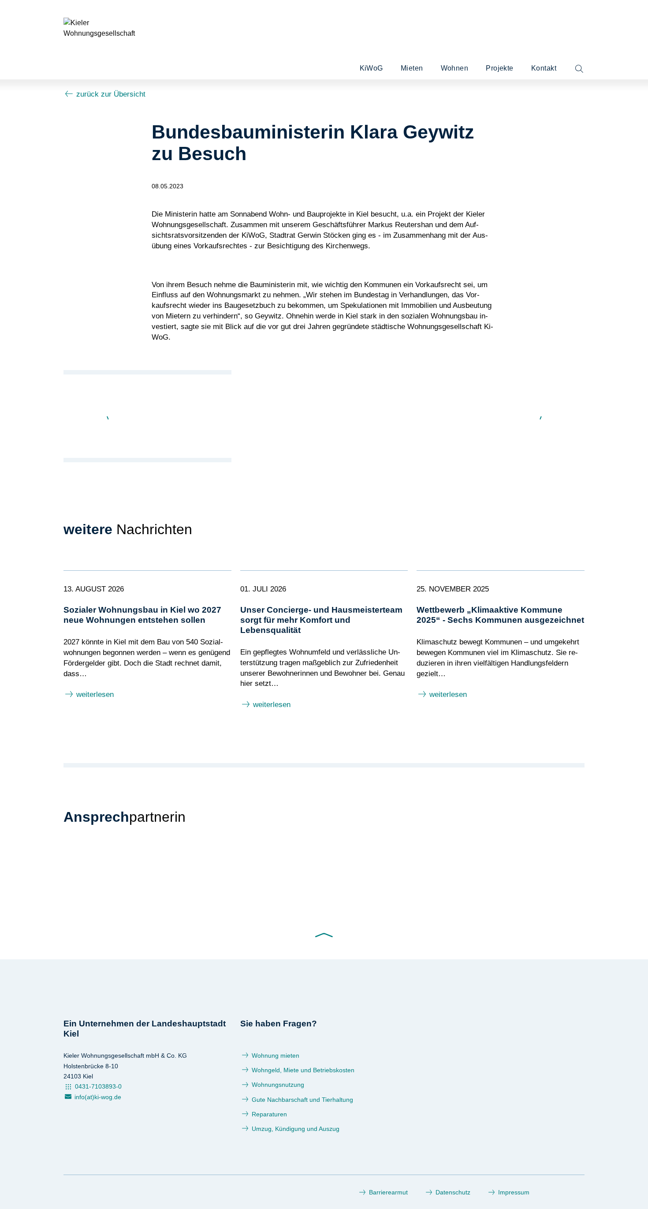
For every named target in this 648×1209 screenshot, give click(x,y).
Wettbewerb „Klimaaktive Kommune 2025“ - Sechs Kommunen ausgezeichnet (500, 615)
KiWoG (371, 68)
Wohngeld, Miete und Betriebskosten (303, 1070)
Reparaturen (269, 1114)
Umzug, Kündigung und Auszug (295, 1128)
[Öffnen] (579, 69)
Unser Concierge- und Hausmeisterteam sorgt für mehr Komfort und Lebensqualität (321, 620)
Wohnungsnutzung (278, 1084)
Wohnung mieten (275, 1055)
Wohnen (455, 68)
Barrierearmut (388, 1192)
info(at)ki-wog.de (97, 1096)
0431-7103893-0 (98, 1086)
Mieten (412, 68)
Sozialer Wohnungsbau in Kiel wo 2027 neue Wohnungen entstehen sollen (142, 615)
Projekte (500, 68)
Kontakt (543, 68)
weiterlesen (95, 694)
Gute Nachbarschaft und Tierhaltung (302, 1099)
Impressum (513, 1192)
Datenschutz (453, 1192)
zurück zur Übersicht (110, 94)
